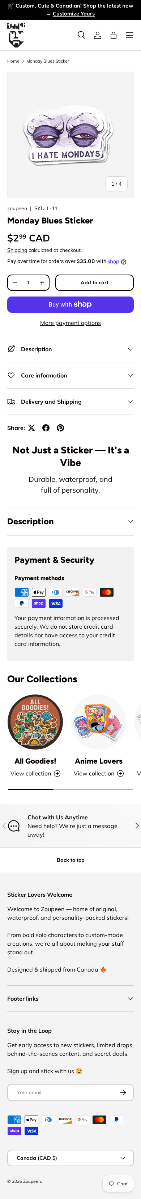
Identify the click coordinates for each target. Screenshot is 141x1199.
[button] (113, 35)
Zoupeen (32, 1181)
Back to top (71, 860)
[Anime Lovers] (98, 722)
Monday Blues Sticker (47, 61)
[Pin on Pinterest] (60, 428)
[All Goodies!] (35, 722)
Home (13, 61)
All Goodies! (35, 760)
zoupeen (17, 208)
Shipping (17, 250)
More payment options (70, 322)
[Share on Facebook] (46, 428)
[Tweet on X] (31, 428)
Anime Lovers (99, 760)
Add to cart (94, 282)
